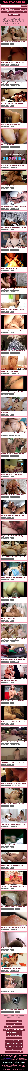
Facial (3, 12)
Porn (25, 9)
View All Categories (14, 14)
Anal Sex (13, 12)
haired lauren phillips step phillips (14, 1043)
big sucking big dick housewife (14, 1035)
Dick (17, 9)
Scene (25, 12)
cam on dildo (7, 1029)
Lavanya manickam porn (17, 1067)
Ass (7, 9)
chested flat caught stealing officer (14, 1051)
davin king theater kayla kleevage (14, 1040)
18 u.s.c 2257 (9, 1055)
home (3, 1055)
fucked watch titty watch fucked (14, 1024)
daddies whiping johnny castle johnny (14, 1026)
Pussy (12, 9)
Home (3, 9)
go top (21, 1056)
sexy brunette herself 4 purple (14, 1021)
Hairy (19, 12)
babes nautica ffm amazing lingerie (14, 1046)
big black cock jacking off (18, 1029)
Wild (8, 12)
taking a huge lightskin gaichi (14, 1032)
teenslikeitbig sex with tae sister (14, 1049)
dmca (16, 1056)
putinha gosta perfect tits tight (14, 1038)
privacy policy (18, 1055)
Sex (21, 9)
